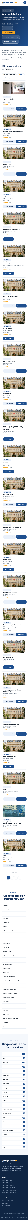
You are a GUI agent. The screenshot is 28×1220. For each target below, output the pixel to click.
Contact (23, 1215)
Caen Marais (7, 329)
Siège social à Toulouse (8, 1187)
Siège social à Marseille (8, 1185)
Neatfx (5, 462)
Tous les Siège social (7, 1200)
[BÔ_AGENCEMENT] (14, 350)
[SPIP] (14, 778)
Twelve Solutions (9, 99)
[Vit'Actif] (14, 845)
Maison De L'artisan (10, 592)
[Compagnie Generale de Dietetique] (14, 679)
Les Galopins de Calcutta (12, 527)
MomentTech (8, 494)
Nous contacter (6, 1205)
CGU (14, 1213)
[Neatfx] (14, 451)
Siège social (10, 23)
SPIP (4, 789)
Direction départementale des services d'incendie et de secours (13, 427)
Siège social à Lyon (7, 1182)
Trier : (3, 69)
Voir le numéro (10, 109)
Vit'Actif (6, 856)
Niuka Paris (7, 164)
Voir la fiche (21, 109)
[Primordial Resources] (14, 285)
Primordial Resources (10, 296)
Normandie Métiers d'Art (12, 229)
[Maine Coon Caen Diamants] (14, 121)
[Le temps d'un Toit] (14, 746)
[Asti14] (14, 186)
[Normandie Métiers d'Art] (14, 218)
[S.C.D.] (14, 251)
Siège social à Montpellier (9, 1190)
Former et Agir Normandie (12, 625)
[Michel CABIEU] (14, 646)
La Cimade (7, 560)
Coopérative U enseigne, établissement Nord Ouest (12, 822)
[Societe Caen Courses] (14, 713)
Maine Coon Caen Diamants (13, 132)
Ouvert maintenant (9, 74)
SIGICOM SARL (8, 394)
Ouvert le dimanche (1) (11, 37)
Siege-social (11, 3)
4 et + (21, 74)
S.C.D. (5, 262)
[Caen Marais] (14, 317)
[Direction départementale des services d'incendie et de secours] (14, 415)
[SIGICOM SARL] (14, 383)
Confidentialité (20, 1213)
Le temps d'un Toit (9, 757)
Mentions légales (8, 1213)
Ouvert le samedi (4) (11, 41)
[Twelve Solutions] (14, 88)
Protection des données (9, 1215)
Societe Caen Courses (11, 724)
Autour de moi (9, 32)
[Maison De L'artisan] (14, 581)
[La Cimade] (14, 549)
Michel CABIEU (8, 657)
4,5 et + (6, 78)
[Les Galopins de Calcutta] (14, 516)
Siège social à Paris (7, 1180)
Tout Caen (8, 28)
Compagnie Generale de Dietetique (12, 690)
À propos (18, 1215)
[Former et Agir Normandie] (14, 614)
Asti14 (5, 197)
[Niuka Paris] (14, 153)
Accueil (3, 23)
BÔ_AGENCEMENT (9, 361)
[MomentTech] (14, 483)
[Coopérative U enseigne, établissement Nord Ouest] (14, 811)
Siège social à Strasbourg (9, 1192)
